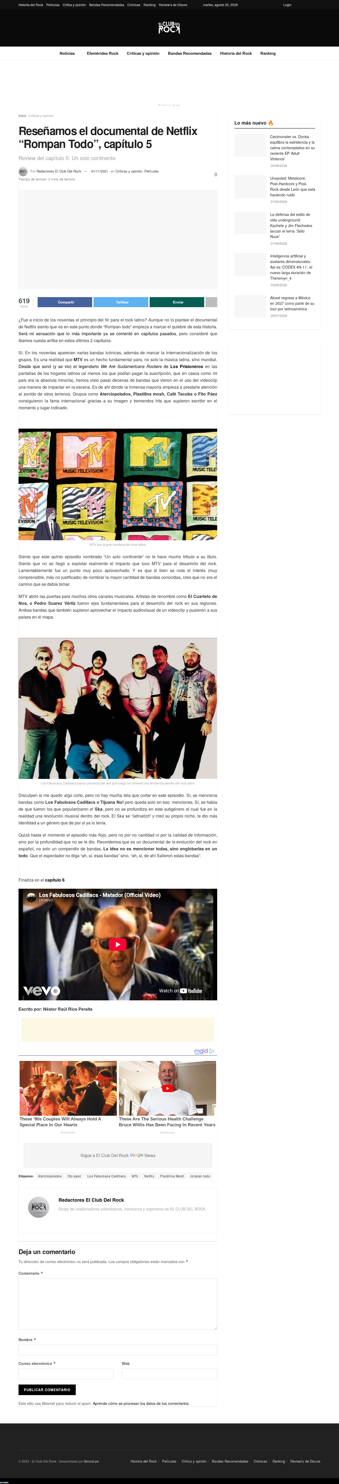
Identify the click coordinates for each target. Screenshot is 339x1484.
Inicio (22, 115)
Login (287, 4)
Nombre (27, 1339)
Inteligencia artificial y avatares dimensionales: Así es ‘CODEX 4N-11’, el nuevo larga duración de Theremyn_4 (291, 267)
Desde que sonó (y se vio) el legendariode (111, 366)
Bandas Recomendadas (106, 4)
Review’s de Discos (173, 4)
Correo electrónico (37, 1363)
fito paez (74, 1176)
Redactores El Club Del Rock (59, 171)
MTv (135, 1176)
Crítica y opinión (74, 4)
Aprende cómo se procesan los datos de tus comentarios (141, 1403)
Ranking (150, 4)
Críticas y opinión (143, 53)
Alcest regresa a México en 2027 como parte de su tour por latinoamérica (292, 303)
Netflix (149, 1176)
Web (126, 1363)
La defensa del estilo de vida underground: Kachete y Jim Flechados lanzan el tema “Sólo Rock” (291, 225)
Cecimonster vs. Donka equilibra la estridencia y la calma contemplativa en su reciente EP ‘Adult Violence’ (292, 147)
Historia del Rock (31, 4)
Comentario (31, 1273)
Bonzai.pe (91, 1461)
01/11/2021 (99, 171)
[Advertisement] (169, 80)
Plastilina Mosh (172, 1176)
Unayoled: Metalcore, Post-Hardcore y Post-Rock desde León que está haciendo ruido (292, 186)
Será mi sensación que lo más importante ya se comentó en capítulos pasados (97, 333)
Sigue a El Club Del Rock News (118, 1155)
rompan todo (200, 1176)
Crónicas (133, 4)
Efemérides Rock (102, 53)
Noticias (67, 53)
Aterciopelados (50, 1176)
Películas (53, 4)
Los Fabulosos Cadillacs (106, 1176)
